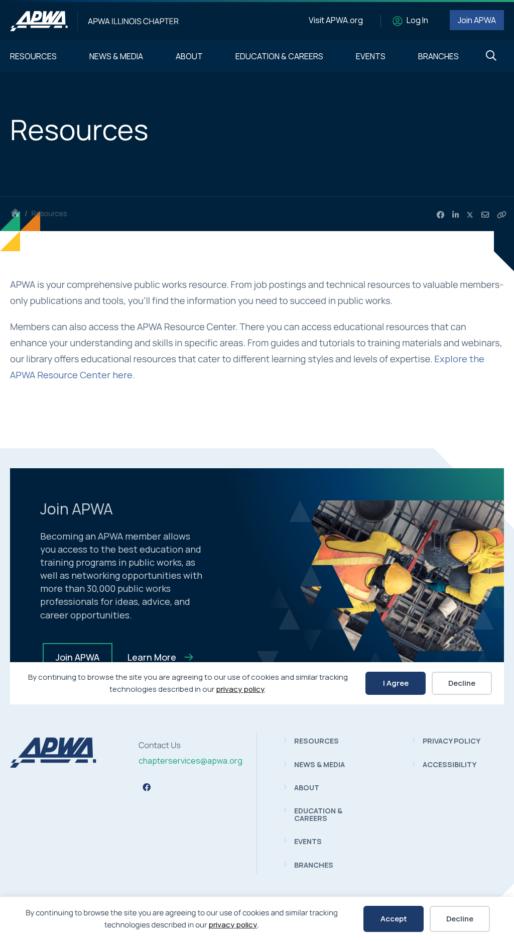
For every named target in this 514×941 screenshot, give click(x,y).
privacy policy (232, 924)
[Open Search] (491, 56)
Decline (459, 918)
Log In (417, 20)
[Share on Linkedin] (455, 215)
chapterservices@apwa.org (190, 760)
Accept (393, 918)
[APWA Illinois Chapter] (39, 21)
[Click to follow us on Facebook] (147, 787)
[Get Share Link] (501, 215)
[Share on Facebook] (440, 215)
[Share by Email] (485, 215)
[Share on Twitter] (470, 215)
